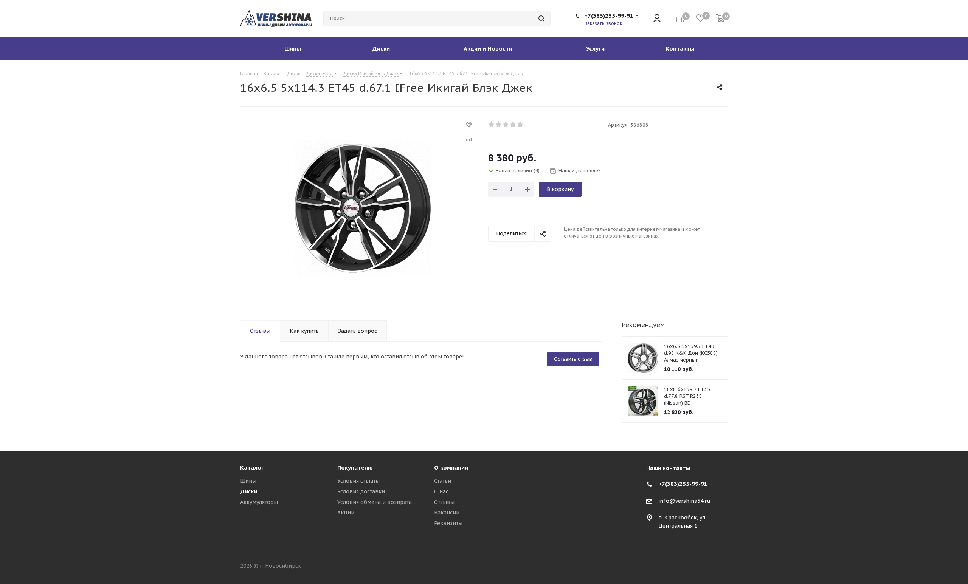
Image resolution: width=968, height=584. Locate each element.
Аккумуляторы (259, 502)
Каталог (252, 467)
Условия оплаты (358, 480)
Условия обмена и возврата (374, 502)
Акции (345, 512)
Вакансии (446, 512)
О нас (441, 491)
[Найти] (541, 18)
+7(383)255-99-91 (608, 15)
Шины (248, 480)
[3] (506, 124)
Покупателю (355, 467)
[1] (491, 124)
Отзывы (444, 502)
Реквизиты (448, 523)
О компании (451, 467)
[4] (513, 124)
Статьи (442, 480)
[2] (499, 124)
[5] (520, 124)
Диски (248, 491)
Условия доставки (361, 491)
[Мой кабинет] (657, 18)
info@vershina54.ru (684, 500)
